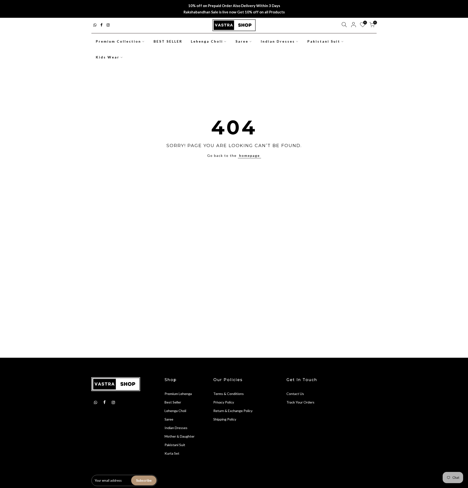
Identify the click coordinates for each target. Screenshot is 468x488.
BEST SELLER (168, 41)
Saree (241, 41)
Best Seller (173, 402)
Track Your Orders (300, 402)
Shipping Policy (224, 419)
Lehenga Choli (207, 41)
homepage (249, 155)
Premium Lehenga (178, 394)
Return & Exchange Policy (233, 411)
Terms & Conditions (228, 394)
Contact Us (295, 394)
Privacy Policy (223, 402)
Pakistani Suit (323, 41)
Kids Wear (107, 57)
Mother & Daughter (180, 436)
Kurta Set (172, 453)
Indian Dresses (278, 41)
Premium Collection (118, 41)
